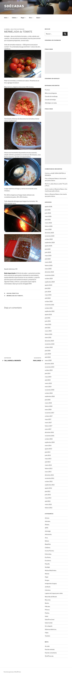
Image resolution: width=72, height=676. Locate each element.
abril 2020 (48, 357)
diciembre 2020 (49, 341)
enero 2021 (48, 337)
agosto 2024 (48, 285)
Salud (46, 616)
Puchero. (47, 90)
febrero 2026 (48, 226)
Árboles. (47, 524)
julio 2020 (47, 350)
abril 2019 (47, 380)
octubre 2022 (49, 301)
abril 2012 (47, 501)
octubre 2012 (48, 481)
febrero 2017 (48, 426)
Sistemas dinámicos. (50, 629)
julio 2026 (47, 210)
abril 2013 (47, 462)
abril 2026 (48, 219)
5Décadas (14, 6)
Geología (47, 567)
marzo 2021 (48, 331)
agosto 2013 (48, 448)
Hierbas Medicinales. (50, 570)
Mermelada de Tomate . (15, 295)
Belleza (47, 541)
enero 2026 (48, 229)
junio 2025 (48, 252)
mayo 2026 (48, 216)
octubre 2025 (49, 239)
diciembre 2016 (49, 432)
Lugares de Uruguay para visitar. (54, 593)
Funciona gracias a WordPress (12, 672)
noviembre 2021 (49, 304)
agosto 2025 (48, 245)
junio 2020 (48, 354)
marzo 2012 (48, 504)
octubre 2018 (49, 393)
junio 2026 (48, 213)
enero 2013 (48, 471)
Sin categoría (48, 626)
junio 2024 (48, 291)
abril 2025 (48, 259)
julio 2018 (47, 399)
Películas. (47, 606)
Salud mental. (49, 623)
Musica (47, 603)
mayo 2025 (48, 255)
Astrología (48, 531)
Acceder (47, 646)
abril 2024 (48, 298)
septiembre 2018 (50, 396)
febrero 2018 (48, 406)
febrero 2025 (48, 265)
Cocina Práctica (13, 293)
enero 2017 (48, 429)
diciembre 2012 (49, 475)
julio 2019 (47, 373)
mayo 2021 (48, 324)
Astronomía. (48, 534)
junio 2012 (48, 494)
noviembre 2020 (49, 344)
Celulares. (47, 547)
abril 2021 (47, 327)
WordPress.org (49, 656)
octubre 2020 (49, 347)
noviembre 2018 (49, 390)
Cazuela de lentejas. (50, 99)
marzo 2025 (48, 262)
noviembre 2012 (49, 478)
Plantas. (47, 613)
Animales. (47, 521)
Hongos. (47, 580)
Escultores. (48, 560)
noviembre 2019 (49, 367)
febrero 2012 (48, 507)
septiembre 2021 (49, 311)
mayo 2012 (48, 498)
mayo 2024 (48, 295)
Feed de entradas (50, 649)
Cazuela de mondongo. (51, 96)
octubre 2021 (48, 308)
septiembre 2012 (49, 485)
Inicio (5, 17)
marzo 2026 (48, 223)
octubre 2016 (49, 439)
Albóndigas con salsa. (51, 103)
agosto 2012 (48, 488)
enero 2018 (48, 409)
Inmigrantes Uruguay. (51, 583)
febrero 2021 (48, 334)
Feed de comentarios (51, 652)
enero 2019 (48, 386)
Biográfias (48, 544)
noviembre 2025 (49, 236)
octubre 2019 (49, 370)
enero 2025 (48, 268)
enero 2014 (48, 445)
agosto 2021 (48, 314)
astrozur (20, 29)
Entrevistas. (48, 554)
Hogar (46, 577)
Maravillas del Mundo (51, 596)
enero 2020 (48, 360)
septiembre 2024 (50, 282)
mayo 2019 (48, 376)
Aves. (46, 537)
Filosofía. (47, 564)
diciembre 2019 (49, 363)
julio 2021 (47, 318)
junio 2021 (48, 321)
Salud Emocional (49, 619)
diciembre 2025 (49, 232)
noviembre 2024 (49, 275)
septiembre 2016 (50, 442)
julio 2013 (47, 452)
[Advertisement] (58, 63)
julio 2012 (47, 491)
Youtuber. (47, 636)
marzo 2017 (48, 422)
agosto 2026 (48, 206)
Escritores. (48, 557)
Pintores (47, 609)
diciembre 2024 (49, 272)
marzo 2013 (48, 465)
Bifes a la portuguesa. (51, 93)
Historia (47, 573)
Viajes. (47, 632)
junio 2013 (48, 455)
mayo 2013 (48, 458)
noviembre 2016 (49, 435)
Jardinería (47, 586)
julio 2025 (47, 249)
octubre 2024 (49, 278)
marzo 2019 (48, 383)
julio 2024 (47, 288)
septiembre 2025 (50, 242)
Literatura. (48, 590)
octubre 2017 (48, 416)
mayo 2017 (48, 419)
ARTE (46, 528)
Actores (47, 518)
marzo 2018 (48, 403)
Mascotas (47, 600)
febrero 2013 (48, 468)
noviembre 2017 (49, 412)
